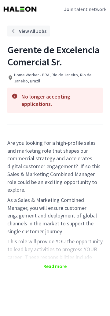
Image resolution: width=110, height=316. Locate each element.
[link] (20, 9)
